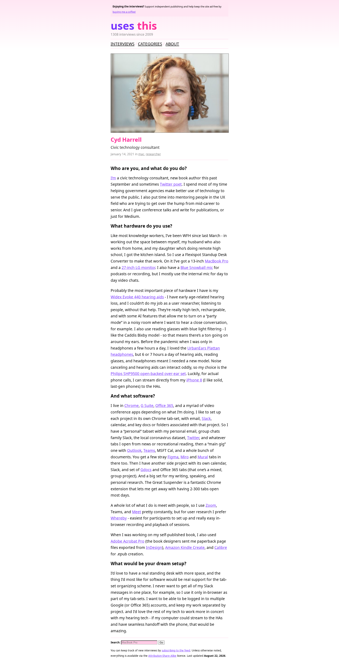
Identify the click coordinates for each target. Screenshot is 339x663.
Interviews (122, 43)
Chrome (131, 405)
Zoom (211, 505)
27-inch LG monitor (138, 267)
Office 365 (164, 405)
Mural (203, 457)
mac (141, 154)
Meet (136, 511)
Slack (206, 418)
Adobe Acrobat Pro (127, 541)
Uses (134, 25)
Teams (149, 450)
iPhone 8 (194, 380)
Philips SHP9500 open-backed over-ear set (148, 373)
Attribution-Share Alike (162, 656)
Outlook (134, 450)
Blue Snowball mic (196, 267)
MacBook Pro (216, 261)
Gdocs (145, 469)
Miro (184, 457)
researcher (153, 154)
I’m (113, 178)
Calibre (220, 547)
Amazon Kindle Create (185, 547)
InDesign (154, 547)
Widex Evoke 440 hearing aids (137, 297)
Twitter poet (171, 184)
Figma (173, 457)
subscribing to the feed (176, 650)
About (172, 43)
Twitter (193, 437)
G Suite (147, 405)
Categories (150, 43)
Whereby (119, 518)
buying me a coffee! (124, 12)
